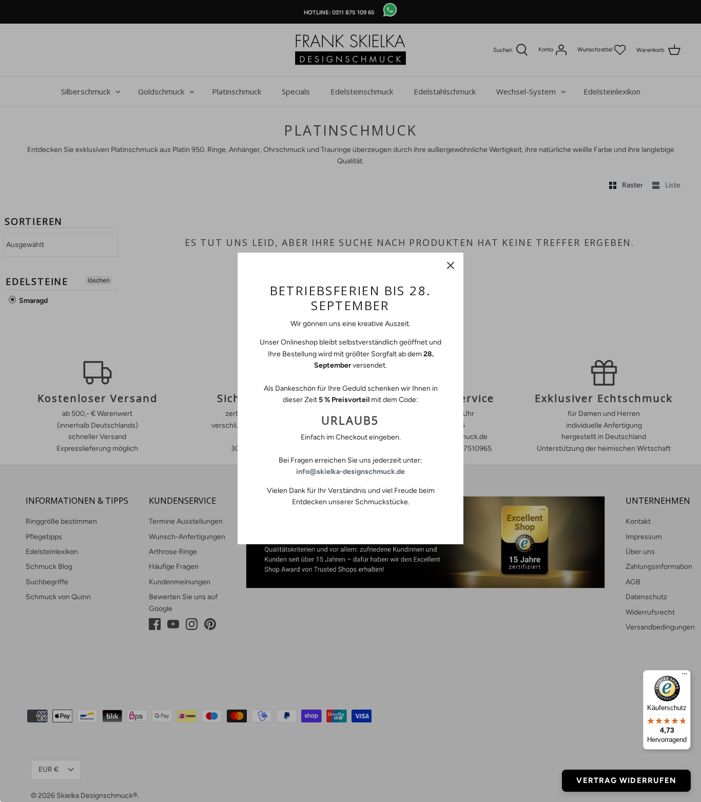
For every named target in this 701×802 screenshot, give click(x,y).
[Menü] (684, 676)
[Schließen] (450, 265)
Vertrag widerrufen (626, 780)
